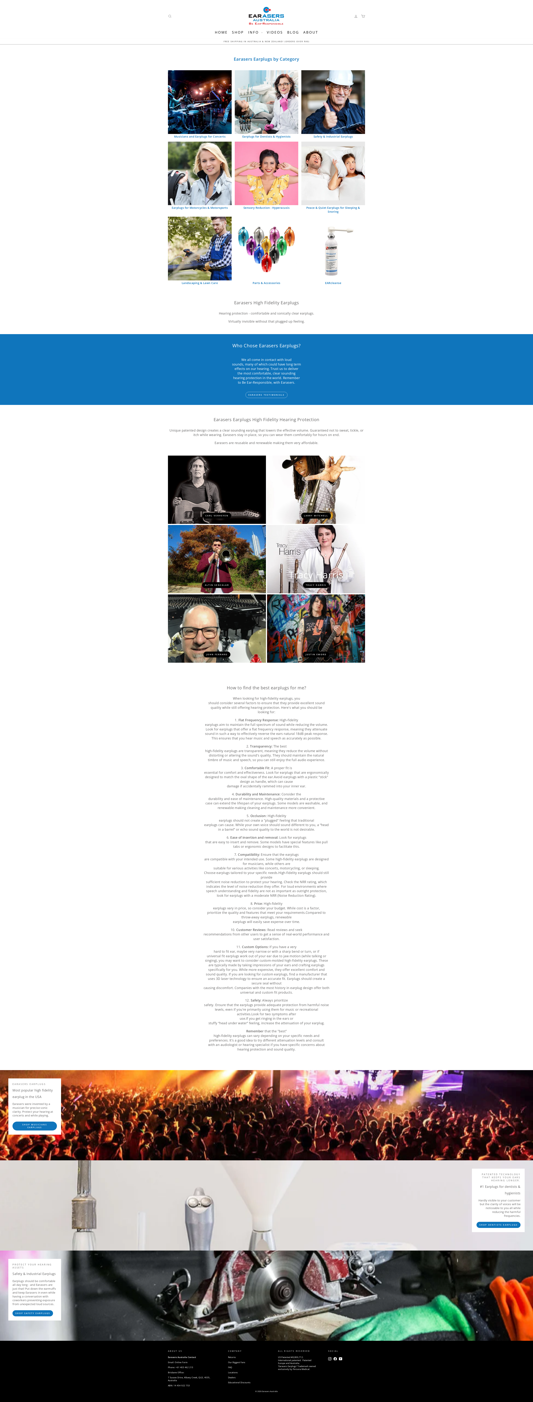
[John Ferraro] (217, 628)
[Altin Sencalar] (217, 559)
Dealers (232, 1377)
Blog (293, 32)
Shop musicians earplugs (34, 1126)
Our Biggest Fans (236, 1362)
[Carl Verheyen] (217, 490)
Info (254, 32)
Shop (238, 32)
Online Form (181, 1362)
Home (221, 32)
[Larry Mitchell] (316, 490)
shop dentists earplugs (498, 1224)
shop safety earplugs (32, 1313)
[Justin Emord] (316, 628)
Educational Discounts (239, 1382)
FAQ (230, 1367)
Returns (232, 1357)
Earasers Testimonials (266, 395)
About (310, 32)
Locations (233, 1372)
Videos (275, 32)
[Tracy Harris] (316, 559)
